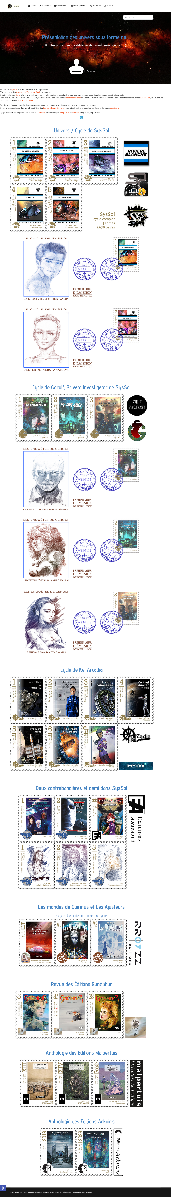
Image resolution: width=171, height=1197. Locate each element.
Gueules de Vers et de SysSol (28, 92)
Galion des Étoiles (25, 100)
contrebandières (73, 97)
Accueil (33, 6)
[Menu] (160, 17)
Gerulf (18, 95)
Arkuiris (75, 112)
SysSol (14, 89)
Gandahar (40, 112)
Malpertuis (65, 112)
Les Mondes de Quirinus (54, 108)
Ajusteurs (114, 108)
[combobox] (138, 17)
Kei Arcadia (145, 97)
